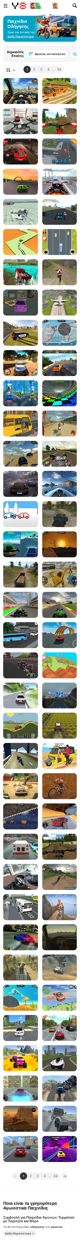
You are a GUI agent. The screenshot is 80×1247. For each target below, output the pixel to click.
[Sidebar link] (5, 5)
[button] (20, 37)
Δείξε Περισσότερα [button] (18, 1233)
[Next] (70, 52)
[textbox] (11, 70)
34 (59, 69)
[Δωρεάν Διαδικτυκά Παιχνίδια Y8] (19, 6)
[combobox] (10, 70)
